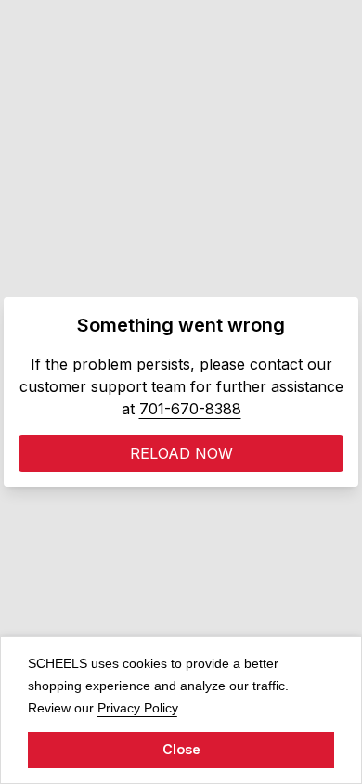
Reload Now (181, 453)
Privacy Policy (137, 707)
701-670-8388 (190, 408)
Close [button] (181, 749)
